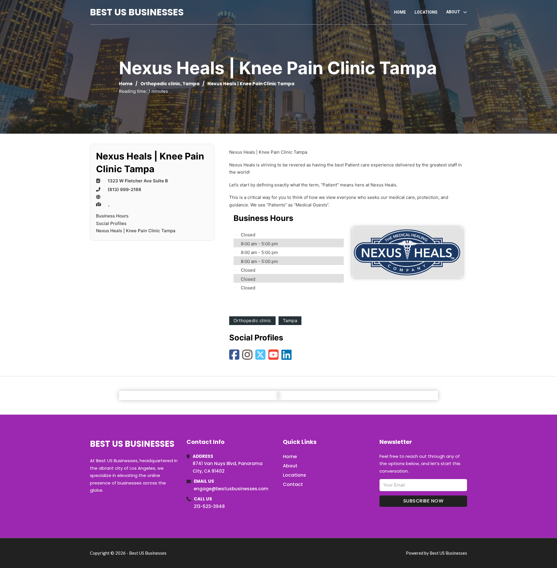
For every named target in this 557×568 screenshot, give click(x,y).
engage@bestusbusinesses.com (231, 489)
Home (400, 12)
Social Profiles (111, 223)
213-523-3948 (209, 506)
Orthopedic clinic (160, 84)
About (290, 465)
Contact (293, 484)
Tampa (191, 84)
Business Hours (112, 216)
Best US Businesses (137, 12)
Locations (426, 12)
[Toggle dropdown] (465, 12)
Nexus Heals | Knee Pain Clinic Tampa (136, 230)
